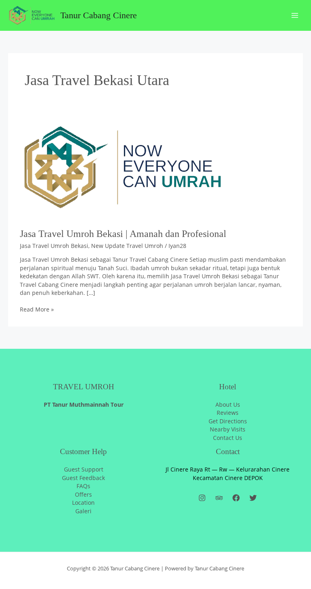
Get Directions (228, 421)
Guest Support (83, 469)
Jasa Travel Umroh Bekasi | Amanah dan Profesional (123, 233)
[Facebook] (236, 498)
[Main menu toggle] (295, 15)
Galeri (83, 511)
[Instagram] (202, 498)
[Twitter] (253, 498)
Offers (83, 494)
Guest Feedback (83, 478)
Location (83, 502)
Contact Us (227, 438)
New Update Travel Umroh (127, 246)
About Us (227, 404)
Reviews (228, 412)
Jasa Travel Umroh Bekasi (54, 246)
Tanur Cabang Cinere (98, 15)
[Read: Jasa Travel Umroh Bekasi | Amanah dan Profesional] (121, 167)
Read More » (37, 309)
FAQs (83, 486)
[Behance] (219, 498)
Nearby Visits (227, 429)
